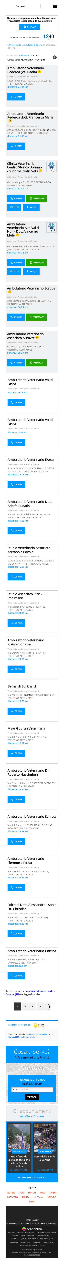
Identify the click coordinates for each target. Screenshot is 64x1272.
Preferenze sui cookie (28, 1245)
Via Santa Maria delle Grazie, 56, (25, 514)
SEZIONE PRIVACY (48, 1223)
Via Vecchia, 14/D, (17, 346)
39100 (30, 182)
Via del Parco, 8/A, (18, 959)
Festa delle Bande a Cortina (44, 1158)
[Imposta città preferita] (10, 6)
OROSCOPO (12, 1197)
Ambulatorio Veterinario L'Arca (31, 459)
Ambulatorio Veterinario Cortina (32, 951)
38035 (50, 468)
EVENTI (32, 1201)
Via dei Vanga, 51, (17, 182)
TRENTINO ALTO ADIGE (20, 83)
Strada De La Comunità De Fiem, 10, (27, 468)
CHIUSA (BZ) (40, 606)
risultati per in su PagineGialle (29, 1035)
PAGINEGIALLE (31, 1233)
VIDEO (42, 1192)
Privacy (36, 1243)
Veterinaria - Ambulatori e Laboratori (23, 76)
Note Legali (25, 1243)
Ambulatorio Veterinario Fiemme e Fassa (26, 860)
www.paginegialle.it (41, 1025)
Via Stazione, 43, (17, 606)
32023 (46, 514)
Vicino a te (40, 59)
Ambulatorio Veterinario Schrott (32, 816)
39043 (29, 606)
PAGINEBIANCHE (27, 1236)
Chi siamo (14, 1243)
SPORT (22, 1192)
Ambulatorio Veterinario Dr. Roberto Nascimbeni (29, 772)
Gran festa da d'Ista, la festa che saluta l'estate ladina (19, 1161)
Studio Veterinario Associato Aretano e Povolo (29, 550)
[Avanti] (47, 1006)
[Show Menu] (55, 6)
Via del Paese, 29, (17, 737)
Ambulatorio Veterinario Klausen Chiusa (26, 642)
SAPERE (53, 1192)
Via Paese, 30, (15, 694)
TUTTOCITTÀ (41, 1236)
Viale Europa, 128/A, (18, 300)
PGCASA (16, 1236)
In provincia (27, 59)
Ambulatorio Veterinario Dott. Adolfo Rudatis (30, 503)
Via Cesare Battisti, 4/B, (20, 246)
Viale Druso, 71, (16, 917)
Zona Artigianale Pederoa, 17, (23, 129)
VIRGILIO (19, 1233)
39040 (30, 346)
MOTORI (32, 1192)
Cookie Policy (48, 1243)
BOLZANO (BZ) (42, 182)
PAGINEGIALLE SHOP (47, 1233)
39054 (37, 694)
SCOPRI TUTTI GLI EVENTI (32, 1177)
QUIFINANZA (26, 1239)
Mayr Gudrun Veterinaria (26, 728)
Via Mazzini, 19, (16, 871)
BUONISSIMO (37, 1239)
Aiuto (42, 1245)
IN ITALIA (38, 1197)
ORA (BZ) (39, 346)
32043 (31, 959)
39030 (33, 80)
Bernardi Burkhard (22, 686)
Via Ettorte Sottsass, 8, (20, 783)
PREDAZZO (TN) (47, 783)
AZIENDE (52, 1197)
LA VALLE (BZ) (45, 80)
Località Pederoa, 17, (18, 80)
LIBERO (11, 1233)
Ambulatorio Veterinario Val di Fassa (30, 382)
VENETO (36, 517)
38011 (36, 246)
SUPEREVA (48, 1239)
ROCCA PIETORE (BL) (19, 517)
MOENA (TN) (15, 471)
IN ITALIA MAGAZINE (14, 1223)
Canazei (20, 6)
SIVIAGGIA (15, 1239)
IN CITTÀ (26, 1197)
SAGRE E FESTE (19, 1151)
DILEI (49, 1236)
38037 (35, 783)
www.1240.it (37, 37)
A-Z (32, 55)
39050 (30, 825)
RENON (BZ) (48, 694)
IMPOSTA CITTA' (32, 1223)
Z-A (37, 55)
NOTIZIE (11, 1192)
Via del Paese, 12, (17, 825)
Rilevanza (24, 55)
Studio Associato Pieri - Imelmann (25, 596)
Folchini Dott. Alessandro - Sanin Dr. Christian (32, 906)
